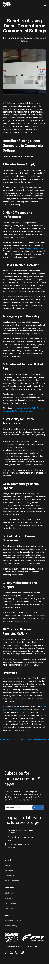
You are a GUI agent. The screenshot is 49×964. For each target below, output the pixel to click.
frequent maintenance (34, 248)
